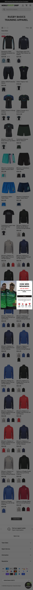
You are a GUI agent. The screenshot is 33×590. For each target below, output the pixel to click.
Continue (24, 296)
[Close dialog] (31, 281)
